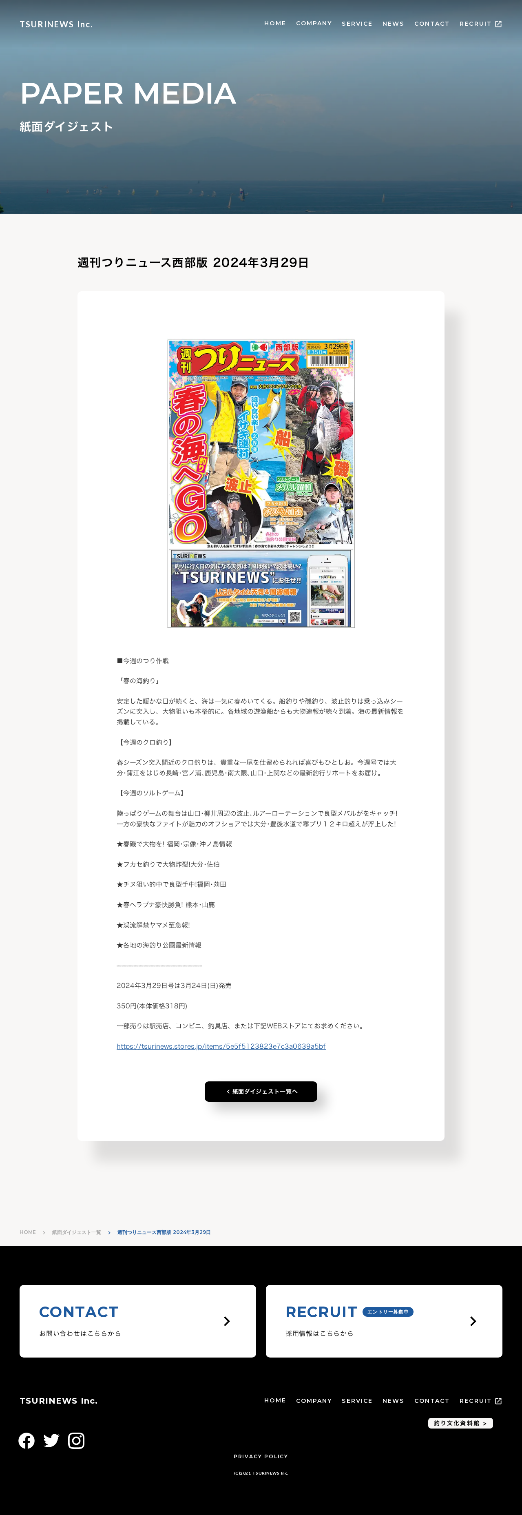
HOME (275, 23)
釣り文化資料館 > (460, 1423)
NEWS (393, 23)
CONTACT (432, 23)
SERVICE (357, 23)
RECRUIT (476, 23)
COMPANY (314, 23)
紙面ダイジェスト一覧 (76, 1232)
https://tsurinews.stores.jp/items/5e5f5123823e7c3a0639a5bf (221, 1046)
